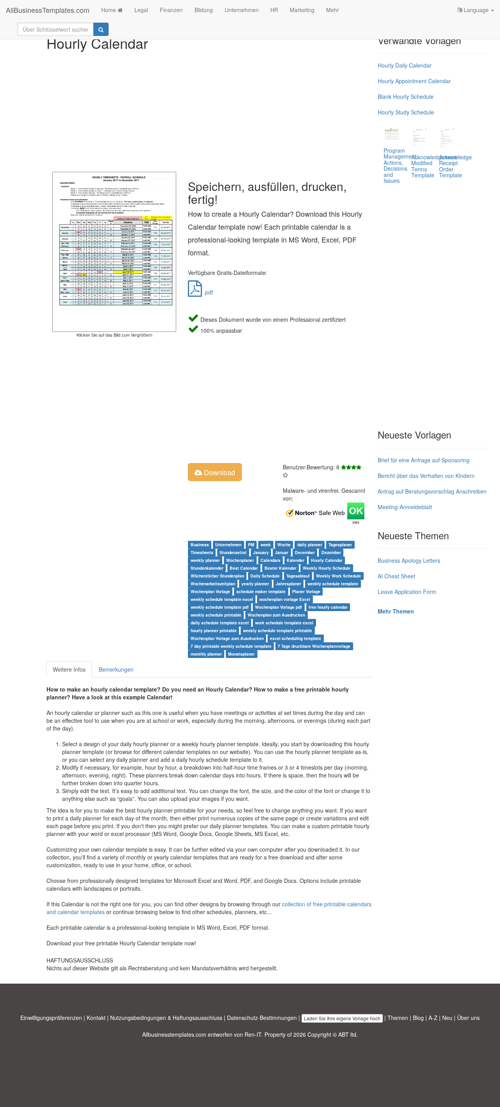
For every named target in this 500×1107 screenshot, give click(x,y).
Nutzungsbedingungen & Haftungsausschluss (166, 1017)
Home (109, 10)
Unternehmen (242, 10)
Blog (418, 1017)
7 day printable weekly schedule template (231, 646)
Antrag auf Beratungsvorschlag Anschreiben (432, 491)
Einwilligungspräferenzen (51, 1017)
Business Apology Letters (409, 560)
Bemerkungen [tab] (116, 669)
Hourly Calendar (327, 560)
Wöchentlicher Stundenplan (217, 576)
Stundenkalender (207, 568)
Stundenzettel (233, 552)
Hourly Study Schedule (406, 112)
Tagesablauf (298, 576)
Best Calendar (244, 568)
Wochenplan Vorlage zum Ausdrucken (227, 638)
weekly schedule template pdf (220, 607)
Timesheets (202, 552)
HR (274, 10)
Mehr (332, 10)
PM (251, 544)
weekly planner (205, 560)
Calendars (270, 560)
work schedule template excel (284, 623)
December (305, 552)
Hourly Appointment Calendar (414, 81)
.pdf (207, 292)
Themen (398, 1017)
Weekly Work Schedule (338, 576)
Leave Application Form (407, 591)
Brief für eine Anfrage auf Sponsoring (424, 460)
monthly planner (206, 654)
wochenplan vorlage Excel (284, 599)
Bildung (204, 10)
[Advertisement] (209, 109)
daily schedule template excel (220, 623)
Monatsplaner (241, 654)
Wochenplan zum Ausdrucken (276, 615)
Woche (284, 544)
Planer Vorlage (306, 591)
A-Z (433, 1017)
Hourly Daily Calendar (405, 65)
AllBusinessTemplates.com (47, 10)
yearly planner (255, 583)
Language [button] (476, 10)
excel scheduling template (295, 638)
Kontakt (96, 1017)
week (266, 544)
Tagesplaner (340, 544)
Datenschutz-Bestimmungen (262, 1017)
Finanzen (171, 10)
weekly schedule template (332, 583)
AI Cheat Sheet (396, 576)
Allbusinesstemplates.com (174, 1034)
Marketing (302, 10)
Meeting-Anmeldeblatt (405, 507)
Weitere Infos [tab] (69, 669)
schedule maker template (261, 591)
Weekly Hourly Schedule (326, 568)
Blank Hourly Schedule (406, 96)
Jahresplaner (288, 583)
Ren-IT (253, 1034)
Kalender (295, 560)
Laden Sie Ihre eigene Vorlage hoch (342, 1018)
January (261, 552)
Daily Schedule (265, 576)
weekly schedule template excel (222, 599)
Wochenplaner (240, 560)
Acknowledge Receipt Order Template (455, 166)
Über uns (468, 1017)
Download (218, 472)
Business (200, 544)
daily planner (309, 544)
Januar (281, 552)
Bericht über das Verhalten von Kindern (426, 476)
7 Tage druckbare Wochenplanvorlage (314, 646)
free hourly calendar (328, 607)
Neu (447, 1017)
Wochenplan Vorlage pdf (278, 607)
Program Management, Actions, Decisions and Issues (401, 165)
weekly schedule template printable (277, 630)
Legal (141, 10)
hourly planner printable (214, 630)
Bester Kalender (280, 568)
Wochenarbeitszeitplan (213, 583)
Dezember (331, 552)
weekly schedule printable (216, 615)
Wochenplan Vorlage (210, 591)
